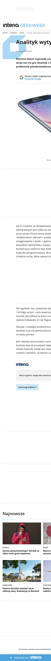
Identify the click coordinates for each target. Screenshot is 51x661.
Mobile (21, 33)
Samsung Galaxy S (27, 387)
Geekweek (13, 33)
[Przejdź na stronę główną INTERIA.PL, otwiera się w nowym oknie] (11, 25)
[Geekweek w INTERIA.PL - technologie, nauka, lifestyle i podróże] (32, 25)
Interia (5, 33)
